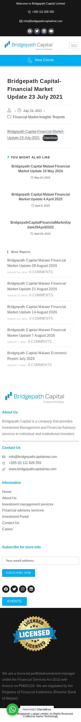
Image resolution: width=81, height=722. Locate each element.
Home (6, 492)
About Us (9, 498)
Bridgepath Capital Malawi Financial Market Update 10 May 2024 (40, 168)
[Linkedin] (44, 31)
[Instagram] (22, 589)
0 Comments (41, 272)
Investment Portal (15, 516)
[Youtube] (51, 31)
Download (50, 138)
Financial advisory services (23, 510)
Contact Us (10, 523)
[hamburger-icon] (74, 46)
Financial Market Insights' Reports (39, 117)
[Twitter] (37, 31)
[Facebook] (30, 31)
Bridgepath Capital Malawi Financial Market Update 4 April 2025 (40, 197)
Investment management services (27, 504)
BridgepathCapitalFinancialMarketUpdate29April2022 (40, 225)
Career (7, 529)
